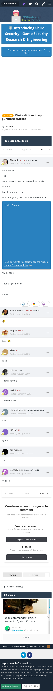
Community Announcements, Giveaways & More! (26, 51)
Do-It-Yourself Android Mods (30, 129)
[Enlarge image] (3, 320)
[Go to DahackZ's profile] (5, 472)
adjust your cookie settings (35, 675)
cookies (23, 666)
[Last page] (49, 150)
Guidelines (18, 678)
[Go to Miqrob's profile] (5, 332)
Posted (20, 163)
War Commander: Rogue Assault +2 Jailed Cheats (20, 619)
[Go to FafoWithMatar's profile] (5, 312)
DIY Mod (8, 116)
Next (43, 149)
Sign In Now (26, 557)
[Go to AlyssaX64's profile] (7, 628)
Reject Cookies (30, 686)
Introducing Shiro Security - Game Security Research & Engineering (26, 33)
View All (26, 637)
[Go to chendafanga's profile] (5, 412)
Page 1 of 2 (26, 149)
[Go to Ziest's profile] (5, 352)
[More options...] (48, 162)
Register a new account (26, 539)
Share (13, 575)
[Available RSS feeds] (48, 646)
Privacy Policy (7, 678)
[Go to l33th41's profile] (5, 432)
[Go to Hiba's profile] (5, 372)
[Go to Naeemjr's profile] (5, 162)
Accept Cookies (12, 686)
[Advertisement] (26, 85)
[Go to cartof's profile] (5, 392)
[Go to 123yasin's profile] (5, 452)
